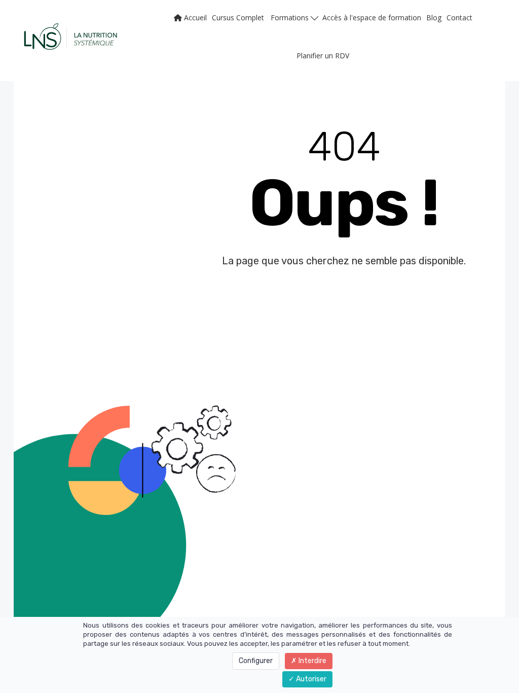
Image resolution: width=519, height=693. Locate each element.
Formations (291, 17)
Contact (459, 17)
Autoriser (310, 679)
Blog (433, 17)
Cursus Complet (238, 17)
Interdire (311, 660)
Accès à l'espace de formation (371, 17)
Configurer (256, 660)
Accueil (194, 17)
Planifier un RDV (322, 55)
